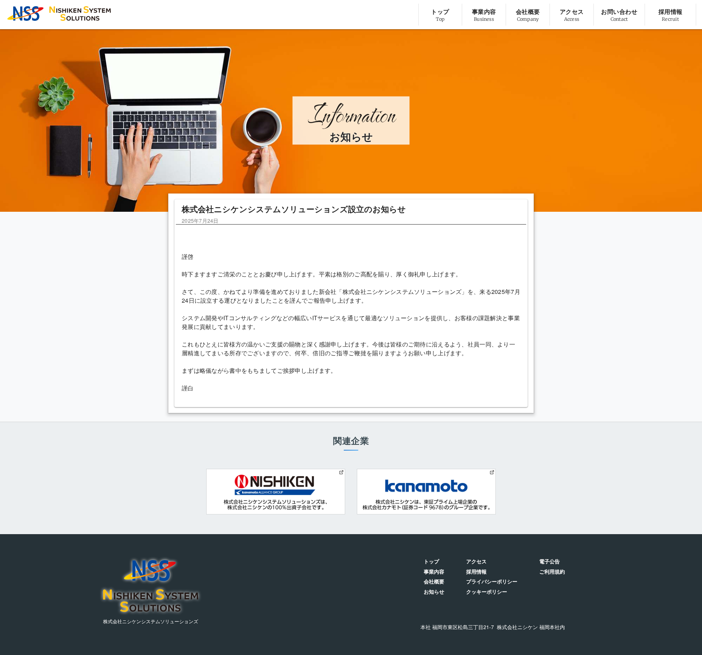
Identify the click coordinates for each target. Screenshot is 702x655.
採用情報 (476, 571)
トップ (431, 561)
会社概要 (434, 581)
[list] (557, 14)
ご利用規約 (552, 571)
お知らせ (434, 591)
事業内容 (434, 571)
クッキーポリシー (486, 591)
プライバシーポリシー (491, 581)
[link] (440, 15)
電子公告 (549, 561)
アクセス (476, 561)
